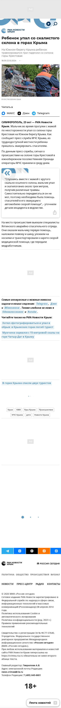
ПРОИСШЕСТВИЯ (39, 575)
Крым (10, 410)
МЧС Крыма (17, 415)
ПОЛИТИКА (8, 575)
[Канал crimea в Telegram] (7, 551)
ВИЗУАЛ (55, 575)
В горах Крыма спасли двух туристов (26, 383)
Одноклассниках (12, 312)
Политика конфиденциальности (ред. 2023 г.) (26, 620)
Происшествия (46, 410)
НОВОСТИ (7, 584)
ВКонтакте (12, 308)
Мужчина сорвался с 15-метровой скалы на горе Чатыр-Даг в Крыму (31, 335)
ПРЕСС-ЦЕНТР (25, 584)
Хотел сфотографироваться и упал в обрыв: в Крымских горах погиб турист (27, 325)
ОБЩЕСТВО (22, 575)
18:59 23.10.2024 (9, 60)
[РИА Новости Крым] (13, 30)
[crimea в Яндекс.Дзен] (32, 551)
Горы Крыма (30, 410)
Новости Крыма (41, 415)
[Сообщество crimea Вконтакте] (20, 551)
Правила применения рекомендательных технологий (25, 625)
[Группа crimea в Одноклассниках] (44, 551)
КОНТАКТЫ (53, 584)
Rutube (32, 312)
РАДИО (40, 584)
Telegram (42, 304)
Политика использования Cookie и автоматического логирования (21, 615)
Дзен (54, 304)
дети (28, 415)
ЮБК (18, 410)
